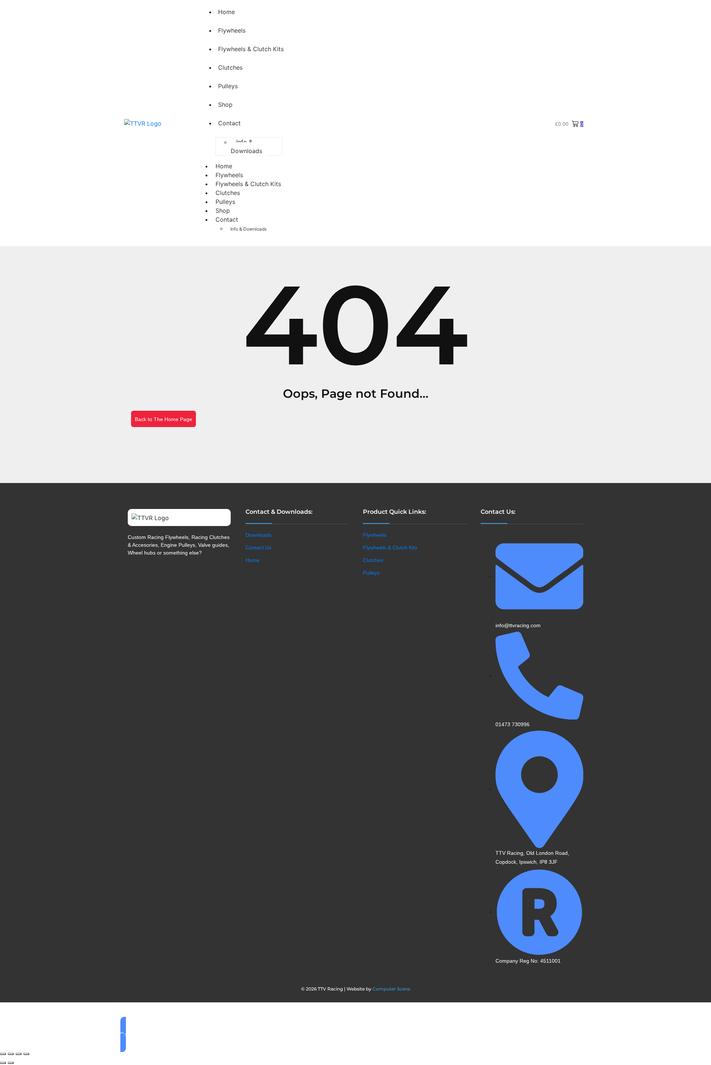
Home (226, 12)
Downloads (258, 535)
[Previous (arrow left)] (3, 1063)
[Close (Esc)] (26, 1054)
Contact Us (258, 547)
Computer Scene (391, 989)
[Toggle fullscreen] (11, 1054)
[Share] (18, 1054)
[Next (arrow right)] (11, 1063)
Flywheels (232, 30)
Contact (229, 123)
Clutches (230, 67)
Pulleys (228, 86)
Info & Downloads (246, 146)
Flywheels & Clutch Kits (251, 49)
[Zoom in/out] (3, 1054)
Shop (225, 104)
